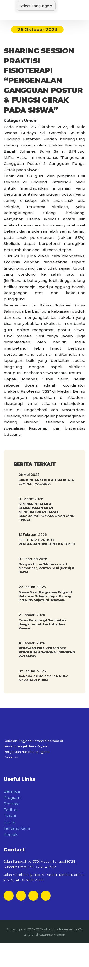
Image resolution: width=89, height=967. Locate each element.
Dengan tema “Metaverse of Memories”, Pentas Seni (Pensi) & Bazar (46, 568)
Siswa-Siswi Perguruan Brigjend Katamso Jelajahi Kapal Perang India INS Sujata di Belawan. (45, 596)
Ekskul (10, 816)
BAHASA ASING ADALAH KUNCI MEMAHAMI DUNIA (44, 678)
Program (12, 797)
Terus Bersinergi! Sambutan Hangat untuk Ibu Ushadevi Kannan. (42, 624)
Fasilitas (11, 809)
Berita (9, 822)
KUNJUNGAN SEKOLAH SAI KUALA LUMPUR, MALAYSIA (46, 482)
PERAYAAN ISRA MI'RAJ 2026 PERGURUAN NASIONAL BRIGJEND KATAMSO (47, 652)
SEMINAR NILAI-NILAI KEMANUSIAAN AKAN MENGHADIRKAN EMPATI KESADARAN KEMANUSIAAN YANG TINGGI (46, 512)
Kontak (10, 834)
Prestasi (11, 803)
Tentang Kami (17, 828)
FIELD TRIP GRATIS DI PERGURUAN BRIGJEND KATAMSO (47, 542)
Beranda (12, 791)
